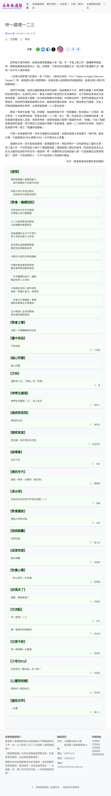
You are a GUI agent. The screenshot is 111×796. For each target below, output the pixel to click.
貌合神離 (15, 558)
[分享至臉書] (48, 49)
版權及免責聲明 (71, 787)
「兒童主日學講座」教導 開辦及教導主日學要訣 (23, 301)
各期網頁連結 (38, 6)
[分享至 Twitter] (53, 49)
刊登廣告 (96, 741)
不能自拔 (15, 346)
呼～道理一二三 (19, 617)
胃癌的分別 (16, 420)
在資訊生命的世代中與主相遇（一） (29, 499)
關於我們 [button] (51, 4)
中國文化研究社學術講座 (23, 256)
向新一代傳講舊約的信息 (23, 330)
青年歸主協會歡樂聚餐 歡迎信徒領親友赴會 (22, 246)
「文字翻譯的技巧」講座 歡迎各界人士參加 (23, 278)
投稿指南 (96, 751)
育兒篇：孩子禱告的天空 (23, 440)
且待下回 (15, 460)
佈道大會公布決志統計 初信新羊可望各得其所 (23, 193)
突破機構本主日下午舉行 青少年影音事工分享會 (23, 235)
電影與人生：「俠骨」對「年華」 (27, 381)
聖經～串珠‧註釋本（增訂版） (27, 479)
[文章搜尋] (108, 6)
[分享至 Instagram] (60, 49)
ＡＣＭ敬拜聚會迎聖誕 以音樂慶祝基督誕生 (22, 223)
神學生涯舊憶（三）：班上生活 (26, 401)
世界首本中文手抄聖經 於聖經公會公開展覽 (22, 211)
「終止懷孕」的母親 (21, 578)
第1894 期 (9, 33)
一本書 (14, 708)
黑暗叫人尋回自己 (20, 688)
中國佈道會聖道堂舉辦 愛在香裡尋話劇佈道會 (22, 266)
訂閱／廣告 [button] (77, 4)
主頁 (27, 6)
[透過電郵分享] (43, 49)
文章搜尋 (96, 748)
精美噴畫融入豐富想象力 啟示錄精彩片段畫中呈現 (25, 181)
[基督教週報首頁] (12, 6)
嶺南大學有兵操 (19, 519)
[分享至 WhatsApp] (38, 49)
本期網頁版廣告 (93, 6)
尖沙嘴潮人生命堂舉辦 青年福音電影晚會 (22, 313)
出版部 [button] (63, 4)
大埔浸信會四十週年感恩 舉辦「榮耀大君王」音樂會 (25, 290)
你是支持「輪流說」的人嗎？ (26, 669)
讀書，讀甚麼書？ (20, 597)
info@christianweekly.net (70, 767)
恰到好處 (15, 538)
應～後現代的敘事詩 (21, 629)
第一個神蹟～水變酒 (21, 649)
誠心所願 (15, 365)
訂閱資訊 (96, 744)
